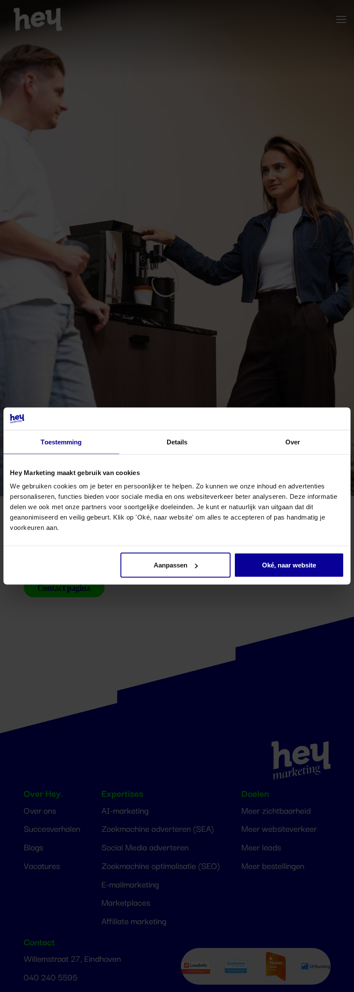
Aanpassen (170, 565)
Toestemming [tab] (61, 441)
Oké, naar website (289, 565)
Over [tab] (292, 441)
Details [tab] (177, 441)
